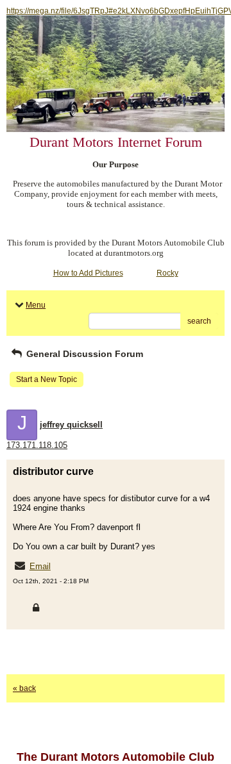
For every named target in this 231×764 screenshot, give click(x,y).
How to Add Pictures (88, 273)
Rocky (167, 273)
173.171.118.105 (36, 445)
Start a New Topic (46, 379)
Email (40, 566)
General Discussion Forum (83, 354)
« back (24, 688)
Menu (36, 305)
